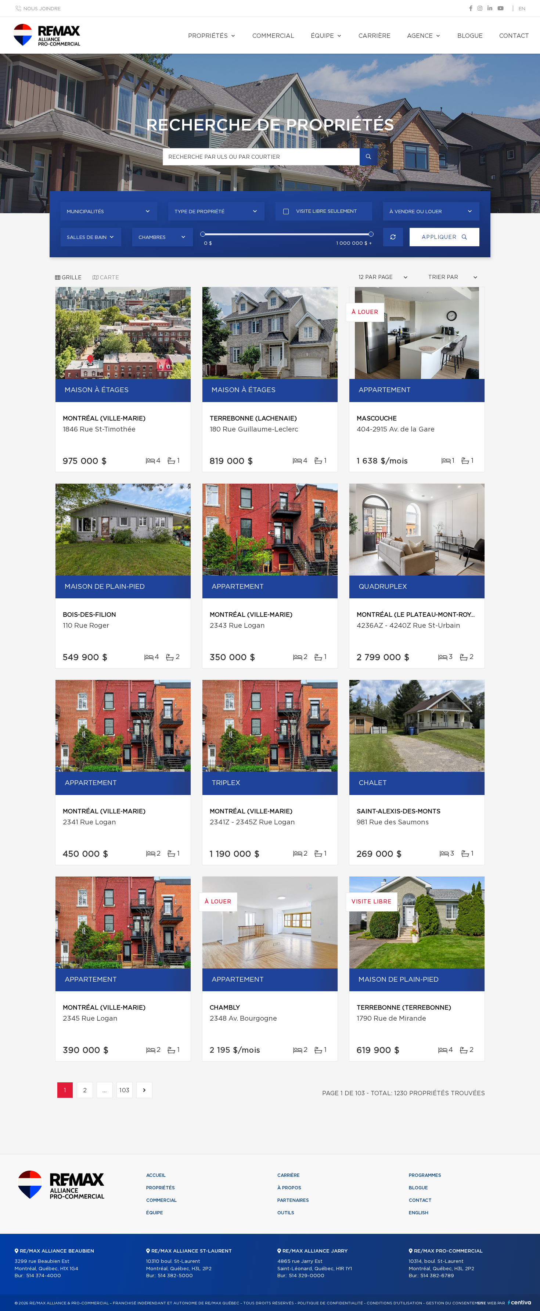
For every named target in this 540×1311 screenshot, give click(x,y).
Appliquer (440, 237)
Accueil (156, 1175)
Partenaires (293, 1200)
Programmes (425, 1175)
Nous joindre (42, 9)
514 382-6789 (437, 1276)
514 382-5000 (175, 1276)
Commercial (273, 36)
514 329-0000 (306, 1276)
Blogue (470, 36)
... (104, 1090)
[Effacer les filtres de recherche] (393, 237)
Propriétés (208, 36)
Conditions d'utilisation (394, 1303)
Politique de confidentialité (330, 1303)
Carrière (374, 36)
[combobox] (109, 211)
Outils (285, 1213)
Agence (420, 36)
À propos (289, 1188)
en (522, 9)
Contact (514, 36)
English (418, 1213)
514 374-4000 (43, 1276)
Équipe (322, 36)
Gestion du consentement (456, 1303)
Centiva (519, 1302)
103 (124, 1090)
